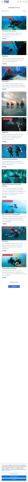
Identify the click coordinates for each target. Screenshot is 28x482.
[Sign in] (21, 2)
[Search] (18, 2)
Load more (14, 286)
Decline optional (14, 476)
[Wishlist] (23, 2)
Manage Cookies (14, 473)
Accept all (14, 479)
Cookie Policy (7, 470)
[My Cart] (26, 2)
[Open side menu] (2, 2)
